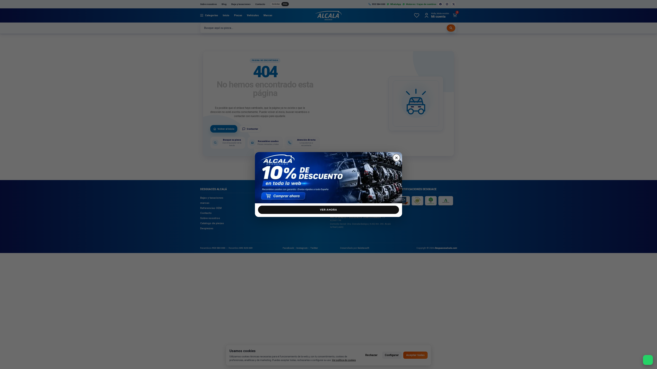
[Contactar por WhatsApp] (648, 360)
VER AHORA (328, 209)
